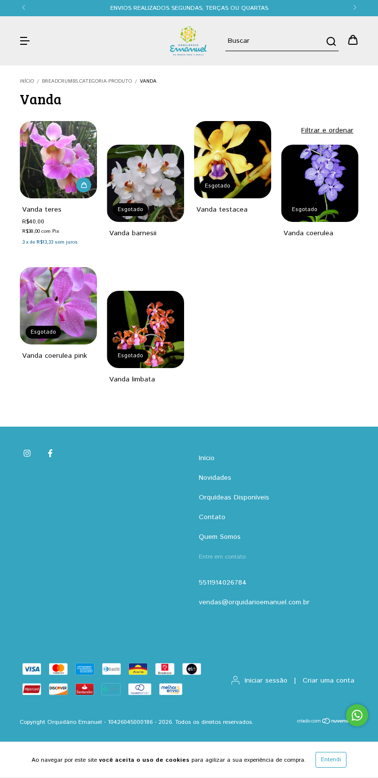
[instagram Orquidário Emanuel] (27, 453)
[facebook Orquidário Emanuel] (50, 453)
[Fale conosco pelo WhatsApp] (357, 715)
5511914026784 (223, 583)
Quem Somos (220, 537)
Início (27, 81)
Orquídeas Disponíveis (234, 497)
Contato (212, 517)
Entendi (331, 759)
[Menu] (25, 41)
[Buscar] (330, 41)
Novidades (215, 478)
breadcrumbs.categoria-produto (87, 81)
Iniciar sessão (266, 680)
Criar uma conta (328, 680)
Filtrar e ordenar (327, 130)
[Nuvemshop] (327, 722)
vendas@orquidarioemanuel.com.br (254, 602)
